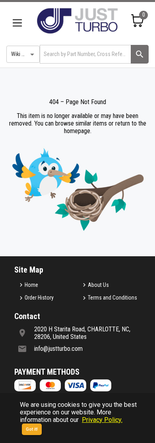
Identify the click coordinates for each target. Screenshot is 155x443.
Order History (39, 297)
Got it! (32, 429)
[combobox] (85, 54)
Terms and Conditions (112, 297)
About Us (98, 285)
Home (31, 285)
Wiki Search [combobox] (24, 54)
